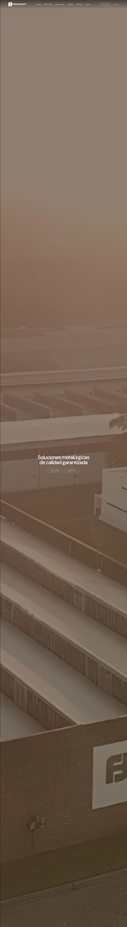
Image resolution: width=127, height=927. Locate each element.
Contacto (87, 4)
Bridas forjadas (55, 470)
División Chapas (48, 4)
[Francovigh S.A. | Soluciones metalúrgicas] (17, 4)
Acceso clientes (106, 4)
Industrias (70, 4)
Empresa (38, 4)
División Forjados (60, 4)
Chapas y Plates (72, 470)
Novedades (79, 4)
